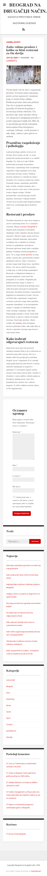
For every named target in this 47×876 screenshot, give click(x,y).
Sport (8, 718)
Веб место (16, 486)
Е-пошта (17, 476)
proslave (29, 254)
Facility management (17, 792)
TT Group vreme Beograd (16, 834)
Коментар (17, 432)
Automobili (10, 680)
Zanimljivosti (13, 42)
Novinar (25, 58)
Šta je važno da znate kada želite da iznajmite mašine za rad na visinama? (23, 795)
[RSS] (23, 30)
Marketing (10, 699)
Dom (8, 693)
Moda (8, 705)
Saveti (8, 712)
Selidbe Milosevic (15, 782)
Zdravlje (9, 737)
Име (15, 465)
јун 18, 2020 (12, 58)
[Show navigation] (4, 5)
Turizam (9, 724)
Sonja (11, 773)
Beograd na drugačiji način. (25, 8)
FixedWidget (36, 871)
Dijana (11, 804)
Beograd (9, 686)
